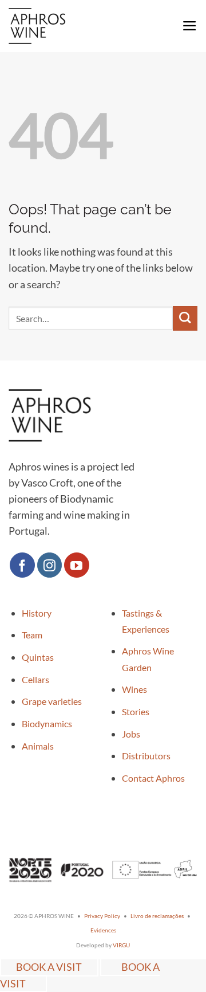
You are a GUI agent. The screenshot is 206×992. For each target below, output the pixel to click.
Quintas (38, 657)
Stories (135, 711)
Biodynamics (47, 723)
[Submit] (185, 318)
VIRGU (121, 945)
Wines (134, 689)
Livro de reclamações (157, 915)
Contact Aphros (153, 778)
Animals (38, 745)
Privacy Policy (102, 915)
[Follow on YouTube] (76, 565)
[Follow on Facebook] (22, 565)
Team (32, 634)
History (37, 612)
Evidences (103, 930)
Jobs (131, 733)
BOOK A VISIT (49, 967)
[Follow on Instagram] (49, 565)
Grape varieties (52, 701)
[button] (189, 26)
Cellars (35, 679)
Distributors (146, 755)
